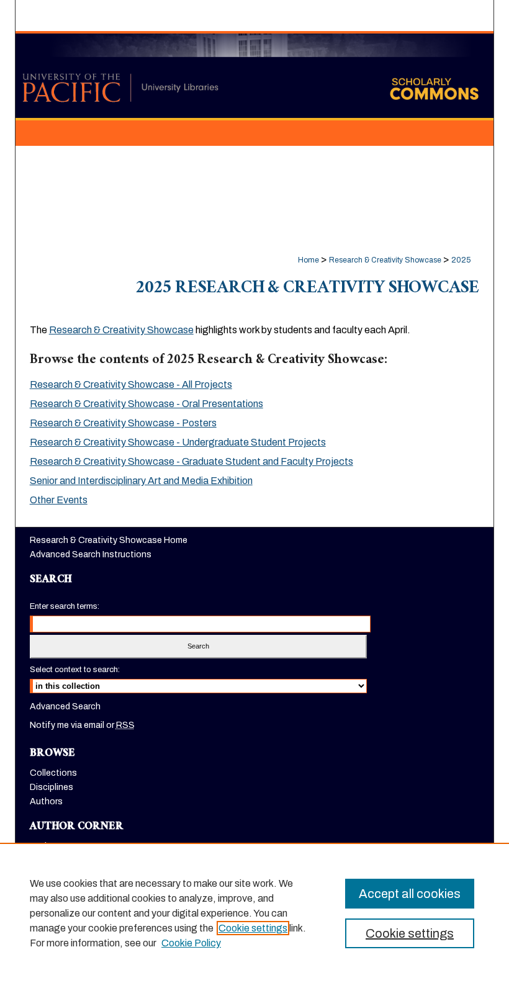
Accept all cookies (410, 893)
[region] (254, 913)
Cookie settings (252, 928)
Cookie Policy (191, 943)
